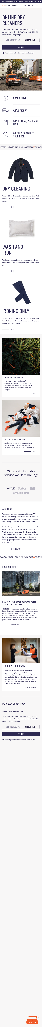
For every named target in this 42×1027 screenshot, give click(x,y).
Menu (38, 5)
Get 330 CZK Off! (32, 1021)
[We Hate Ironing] (10, 5)
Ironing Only (15, 311)
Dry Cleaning (16, 189)
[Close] (40, 1)
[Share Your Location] (19, 40)
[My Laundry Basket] (33, 6)
